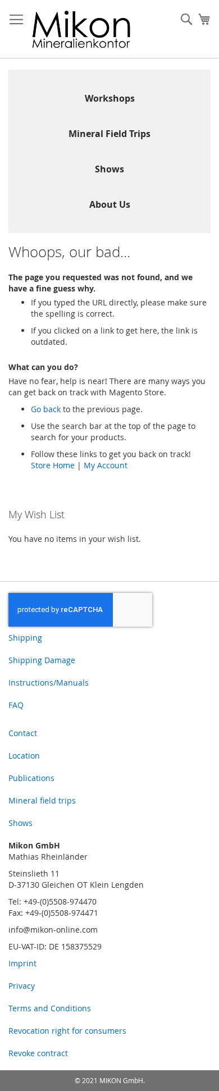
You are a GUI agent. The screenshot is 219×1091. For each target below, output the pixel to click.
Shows (109, 169)
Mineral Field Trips (109, 133)
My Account (105, 465)
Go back (46, 409)
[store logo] (81, 29)
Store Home (53, 465)
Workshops (110, 98)
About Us (109, 204)
